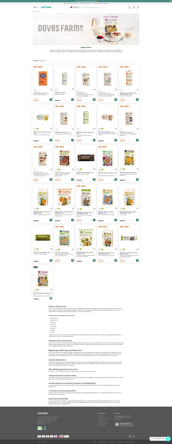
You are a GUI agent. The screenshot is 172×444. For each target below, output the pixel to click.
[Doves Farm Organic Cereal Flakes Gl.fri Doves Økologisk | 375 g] (107, 197)
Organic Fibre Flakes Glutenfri (62, 252)
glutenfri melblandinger (87, 310)
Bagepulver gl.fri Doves (60, 92)
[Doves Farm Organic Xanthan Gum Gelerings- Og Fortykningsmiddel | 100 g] (129, 78)
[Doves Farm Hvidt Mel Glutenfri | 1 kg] (107, 78)
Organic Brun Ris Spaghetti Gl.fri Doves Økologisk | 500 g (129, 253)
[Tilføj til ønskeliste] (51, 90)
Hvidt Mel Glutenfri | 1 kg (104, 93)
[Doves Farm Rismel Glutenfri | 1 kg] (86, 78)
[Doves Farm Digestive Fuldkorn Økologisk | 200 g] (86, 157)
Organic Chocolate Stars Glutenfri (62, 173)
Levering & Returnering (103, 418)
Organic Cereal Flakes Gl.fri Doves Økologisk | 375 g (106, 212)
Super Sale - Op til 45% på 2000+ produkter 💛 (86, 1)
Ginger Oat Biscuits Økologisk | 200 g (42, 252)
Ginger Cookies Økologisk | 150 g (105, 132)
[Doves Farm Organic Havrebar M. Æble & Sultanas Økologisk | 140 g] (86, 237)
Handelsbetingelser (102, 441)
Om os (94, 441)
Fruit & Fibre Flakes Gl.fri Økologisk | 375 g (42, 294)
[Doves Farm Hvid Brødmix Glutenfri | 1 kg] (129, 117)
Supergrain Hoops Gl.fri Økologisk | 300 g (107, 173)
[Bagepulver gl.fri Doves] (64, 77)
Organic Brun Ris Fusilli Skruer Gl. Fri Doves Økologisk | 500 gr (85, 213)
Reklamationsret (102, 425)
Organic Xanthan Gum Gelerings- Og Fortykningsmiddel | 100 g (128, 93)
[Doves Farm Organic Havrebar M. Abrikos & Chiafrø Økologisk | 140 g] (64, 197)
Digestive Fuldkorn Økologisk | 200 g (85, 172)
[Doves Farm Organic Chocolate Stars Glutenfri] (64, 158)
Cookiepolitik (111, 441)
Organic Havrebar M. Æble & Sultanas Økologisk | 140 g (85, 253)
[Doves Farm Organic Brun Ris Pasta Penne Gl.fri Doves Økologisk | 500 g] (107, 238)
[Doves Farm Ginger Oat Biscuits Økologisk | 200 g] (42, 237)
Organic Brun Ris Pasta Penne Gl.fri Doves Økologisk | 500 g (106, 253)
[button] (138, 7)
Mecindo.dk (43, 441)
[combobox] (92, 7)
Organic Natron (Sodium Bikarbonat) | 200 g (85, 133)
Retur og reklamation (103, 422)
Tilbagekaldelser (102, 420)
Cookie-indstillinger (130, 441)
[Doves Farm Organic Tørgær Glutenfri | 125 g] (42, 78)
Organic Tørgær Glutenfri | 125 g (40, 93)
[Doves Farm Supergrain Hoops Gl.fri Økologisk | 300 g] (107, 158)
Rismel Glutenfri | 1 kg (82, 93)
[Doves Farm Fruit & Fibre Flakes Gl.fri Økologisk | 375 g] (42, 278)
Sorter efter (36, 60)
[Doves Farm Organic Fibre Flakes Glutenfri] (64, 238)
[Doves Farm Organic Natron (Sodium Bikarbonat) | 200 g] (86, 117)
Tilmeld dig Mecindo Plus (120, 416)
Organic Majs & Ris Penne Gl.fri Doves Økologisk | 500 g (42, 212)
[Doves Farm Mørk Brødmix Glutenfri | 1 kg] (42, 158)
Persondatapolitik (120, 441)
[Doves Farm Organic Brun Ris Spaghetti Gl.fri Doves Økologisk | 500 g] (129, 238)
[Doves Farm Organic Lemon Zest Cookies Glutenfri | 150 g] (42, 117)
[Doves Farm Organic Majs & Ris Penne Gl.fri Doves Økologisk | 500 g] (42, 197)
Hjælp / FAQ (101, 416)
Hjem (33, 11)
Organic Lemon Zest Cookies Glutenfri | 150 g (42, 132)
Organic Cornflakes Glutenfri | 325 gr (128, 172)
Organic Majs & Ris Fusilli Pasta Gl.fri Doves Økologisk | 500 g (128, 212)
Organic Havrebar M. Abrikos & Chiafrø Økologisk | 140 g (64, 212)
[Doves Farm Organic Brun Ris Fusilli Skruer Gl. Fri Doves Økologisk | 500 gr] (86, 197)
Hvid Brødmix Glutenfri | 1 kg (126, 132)
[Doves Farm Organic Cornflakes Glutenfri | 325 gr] (129, 157)
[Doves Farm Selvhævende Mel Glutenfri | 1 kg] (64, 117)
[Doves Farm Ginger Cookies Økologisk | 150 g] (107, 117)
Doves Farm (38, 11)
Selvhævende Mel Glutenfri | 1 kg (62, 132)
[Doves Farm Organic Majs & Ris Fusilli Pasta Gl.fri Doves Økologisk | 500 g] (129, 197)
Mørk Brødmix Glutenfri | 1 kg (40, 173)
